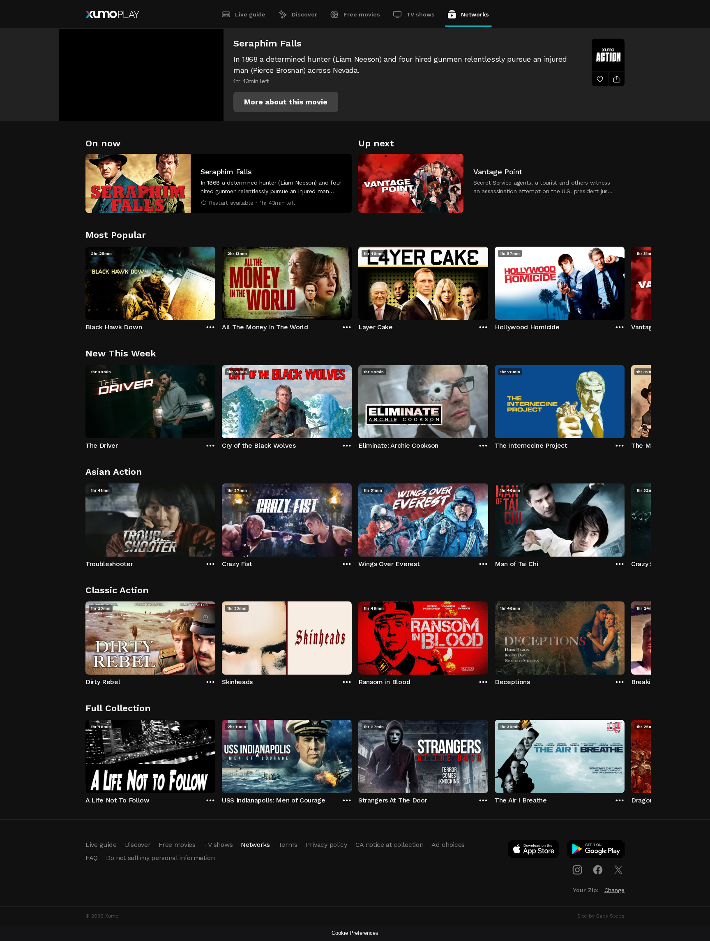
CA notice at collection (389, 845)
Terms (287, 845)
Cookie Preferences (355, 933)
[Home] (112, 14)
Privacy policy (326, 845)
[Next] (624, 281)
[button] (285, 102)
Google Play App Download (596, 850)
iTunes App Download (534, 850)
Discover (304, 14)
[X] (618, 870)
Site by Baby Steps (601, 916)
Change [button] (614, 890)
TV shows (420, 14)
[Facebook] (598, 870)
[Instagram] (577, 870)
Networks (475, 14)
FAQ (91, 858)
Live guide (250, 14)
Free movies (361, 14)
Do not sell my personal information (160, 858)
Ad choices (448, 845)
